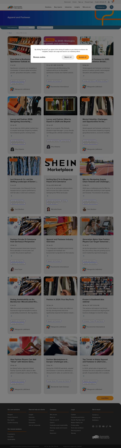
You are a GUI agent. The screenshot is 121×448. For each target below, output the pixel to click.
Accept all (82, 57)
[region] (61, 54)
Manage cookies (39, 57)
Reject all (68, 57)
